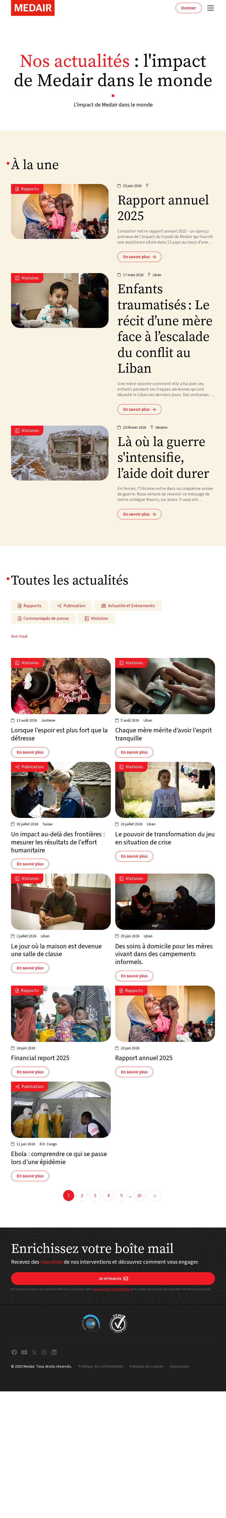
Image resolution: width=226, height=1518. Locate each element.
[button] (209, 8)
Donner (188, 8)
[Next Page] (154, 1195)
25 (139, 1195)
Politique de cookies (147, 1366)
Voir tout (19, 636)
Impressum (179, 1366)
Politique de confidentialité (101, 1366)
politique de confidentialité (112, 1289)
